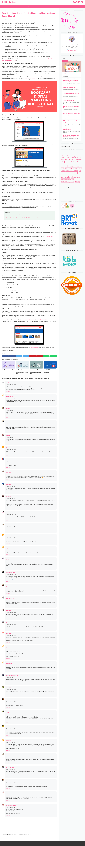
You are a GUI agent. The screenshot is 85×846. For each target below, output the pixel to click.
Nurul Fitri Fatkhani (9, 535)
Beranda (4, 6)
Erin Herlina (8, 699)
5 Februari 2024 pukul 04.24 (11, 612)
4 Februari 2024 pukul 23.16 (11, 574)
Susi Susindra (8, 780)
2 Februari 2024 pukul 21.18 (11, 384)
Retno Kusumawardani (10, 598)
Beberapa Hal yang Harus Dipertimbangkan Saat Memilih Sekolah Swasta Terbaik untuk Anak (23, 217)
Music (66, 168)
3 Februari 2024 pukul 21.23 (11, 423)
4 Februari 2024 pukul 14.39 (11, 474)
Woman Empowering (73, 183)
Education (68, 157)
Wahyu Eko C (8, 548)
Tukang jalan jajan (9, 396)
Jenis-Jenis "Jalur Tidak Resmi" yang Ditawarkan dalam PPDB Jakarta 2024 (20, 214)
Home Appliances (79, 159)
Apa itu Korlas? (66, 73)
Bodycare (67, 155)
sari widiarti (8, 435)
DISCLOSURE (42, 843)
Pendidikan (76, 170)
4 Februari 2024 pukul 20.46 (11, 537)
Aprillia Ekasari (8, 726)
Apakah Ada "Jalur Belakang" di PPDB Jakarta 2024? (15, 215)
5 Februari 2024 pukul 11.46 (11, 624)
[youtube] (81, 2)
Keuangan (68, 163)
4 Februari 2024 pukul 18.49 (11, 486)
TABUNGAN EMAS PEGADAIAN (69, 100)
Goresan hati (8, 610)
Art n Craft (76, 152)
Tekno (72, 179)
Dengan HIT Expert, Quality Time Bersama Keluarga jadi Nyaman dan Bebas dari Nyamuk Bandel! (72, 80)
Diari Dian (63, 157)
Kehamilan (78, 161)
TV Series (72, 181)
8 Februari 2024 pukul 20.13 (11, 649)
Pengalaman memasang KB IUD (69, 87)
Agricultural (66, 152)
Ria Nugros (8, 447)
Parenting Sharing (21, 6)
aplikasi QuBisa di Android (42, 319)
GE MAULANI (8, 633)
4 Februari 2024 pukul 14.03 (11, 461)
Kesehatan (63, 163)
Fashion (76, 157)
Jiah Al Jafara (8, 687)
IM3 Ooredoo (67, 161)
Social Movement (76, 177)
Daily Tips (76, 155)
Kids (72, 163)
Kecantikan (29, 6)
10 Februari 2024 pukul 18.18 (11, 728)
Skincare (70, 177)
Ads (62, 152)
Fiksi (80, 157)
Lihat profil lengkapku (72, 50)
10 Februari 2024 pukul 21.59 (11, 757)
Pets (80, 170)
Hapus (9, 391)
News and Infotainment (73, 168)
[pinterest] (36, 356)
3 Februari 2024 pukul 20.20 (11, 398)
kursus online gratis (35, 347)
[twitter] (76, 2)
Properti (62, 172)
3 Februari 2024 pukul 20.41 (11, 410)
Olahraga (80, 168)
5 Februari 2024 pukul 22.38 (11, 635)
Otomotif (63, 170)
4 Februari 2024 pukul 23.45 (11, 600)
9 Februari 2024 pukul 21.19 (11, 689)
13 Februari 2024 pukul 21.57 (11, 795)
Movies (62, 168)
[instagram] (73, 2)
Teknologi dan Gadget (65, 181)
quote (70, 172)
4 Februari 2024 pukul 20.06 (11, 526)
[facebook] (79, 2)
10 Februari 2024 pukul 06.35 (11, 701)
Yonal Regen (8, 382)
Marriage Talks (11, 6)
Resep (79, 172)
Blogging (62, 155)
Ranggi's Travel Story (10, 767)
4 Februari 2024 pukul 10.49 (11, 437)
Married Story (70, 166)
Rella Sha (7, 793)
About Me (36, 6)
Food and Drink (64, 159)
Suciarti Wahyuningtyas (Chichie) (12, 675)
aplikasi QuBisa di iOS (29, 319)
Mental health (76, 166)
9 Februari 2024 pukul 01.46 (11, 665)
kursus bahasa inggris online (30, 78)
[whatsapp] (50, 356)
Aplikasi (71, 152)
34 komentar (16, 19)
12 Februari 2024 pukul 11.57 (11, 782)
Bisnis (80, 152)
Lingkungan (77, 163)
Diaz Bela (7, 622)
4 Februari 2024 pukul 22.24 (11, 560)
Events (72, 157)
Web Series (77, 181)
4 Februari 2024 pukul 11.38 (11, 449)
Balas (7, 391)
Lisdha (7, 755)
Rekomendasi (74, 172)
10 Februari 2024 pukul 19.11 (11, 742)
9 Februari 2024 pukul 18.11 (11, 677)
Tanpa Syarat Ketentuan (65, 179)
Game (69, 159)
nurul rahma (8, 647)
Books (72, 155)
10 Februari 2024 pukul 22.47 (11, 769)
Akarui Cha (8, 408)
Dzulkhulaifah (8, 740)
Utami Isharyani (9, 663)
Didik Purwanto (8, 496)
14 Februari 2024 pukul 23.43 (11, 807)
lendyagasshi (8, 512)
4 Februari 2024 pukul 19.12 (11, 498)
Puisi (66, 172)
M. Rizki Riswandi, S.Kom (10, 572)
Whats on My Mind (64, 183)
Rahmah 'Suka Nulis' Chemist (11, 805)
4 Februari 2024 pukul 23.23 (11, 587)
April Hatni (8, 586)
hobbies (73, 159)
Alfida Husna (8, 472)
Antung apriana (9, 484)
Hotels (62, 161)
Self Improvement (64, 177)
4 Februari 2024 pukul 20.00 (11, 514)
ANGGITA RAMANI (9, 524)
